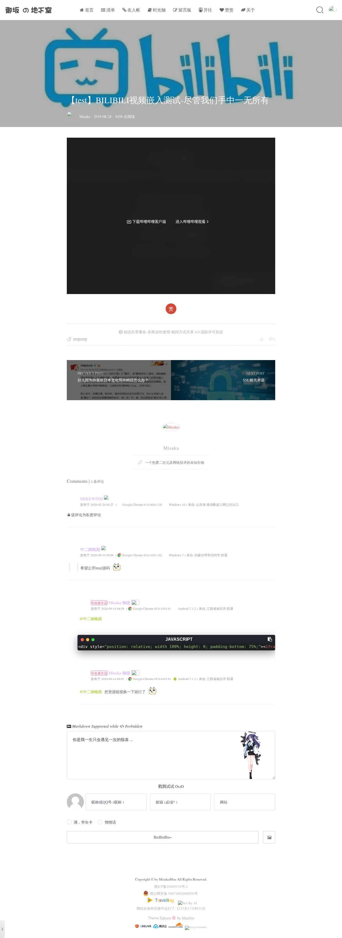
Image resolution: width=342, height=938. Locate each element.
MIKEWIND (92, 499)
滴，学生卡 (83, 822)
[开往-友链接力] (161, 903)
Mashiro (188, 918)
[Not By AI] (187, 903)
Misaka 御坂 (111, 602)
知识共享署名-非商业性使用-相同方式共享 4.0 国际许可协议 (173, 331)
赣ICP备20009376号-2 (171, 886)
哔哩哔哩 (80, 339)
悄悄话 (110, 822)
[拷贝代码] (270, 639)
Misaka (84, 116)
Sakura (165, 918)
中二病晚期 (90, 549)
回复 (270, 504)
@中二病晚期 (91, 618)
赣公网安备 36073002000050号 (174, 893)
